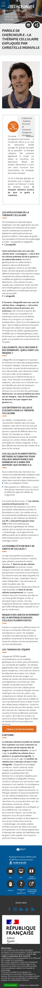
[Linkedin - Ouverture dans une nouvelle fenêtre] (21, 910)
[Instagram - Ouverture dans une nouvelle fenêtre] (15, 910)
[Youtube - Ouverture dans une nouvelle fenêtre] (27, 910)
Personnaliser (11, 985)
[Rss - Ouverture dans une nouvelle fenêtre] (32, 910)
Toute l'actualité (12, 14)
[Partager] (36, 25)
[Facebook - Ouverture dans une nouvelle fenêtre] (9, 910)
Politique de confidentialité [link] (29, 985)
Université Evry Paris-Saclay (14, 10)
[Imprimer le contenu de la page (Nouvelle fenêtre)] (28, 25)
